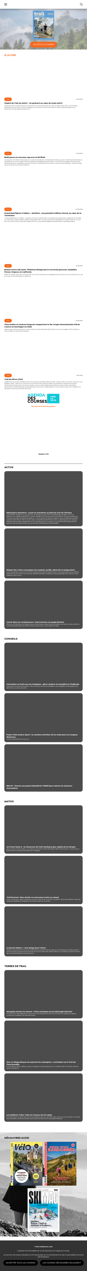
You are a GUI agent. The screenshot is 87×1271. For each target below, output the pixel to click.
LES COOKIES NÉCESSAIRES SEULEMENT (62, 1263)
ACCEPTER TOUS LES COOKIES (20, 1263)
